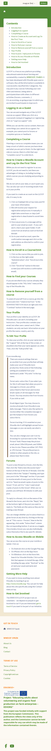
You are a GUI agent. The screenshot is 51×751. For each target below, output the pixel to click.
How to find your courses (21, 45)
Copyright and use (11, 674)
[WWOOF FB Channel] (6, 746)
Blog (5, 647)
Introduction (16, 28)
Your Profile (16, 51)
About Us (7, 643)
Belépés (43, 3)
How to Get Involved (19, 62)
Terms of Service (10, 666)
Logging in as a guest (19, 30)
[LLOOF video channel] (12, 746)
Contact (7, 651)
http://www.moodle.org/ (16, 584)
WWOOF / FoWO (34, 77)
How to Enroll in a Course (21, 42)
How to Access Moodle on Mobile (25, 56)
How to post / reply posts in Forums (25, 53)
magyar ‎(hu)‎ (28, 3)
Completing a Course (19, 33)
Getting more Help (18, 59)
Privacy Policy (9, 670)
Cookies (7, 678)
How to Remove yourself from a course (27, 48)
